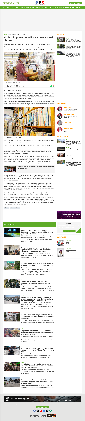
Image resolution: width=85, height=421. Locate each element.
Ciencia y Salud (60, 7)
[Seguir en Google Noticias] (53, 86)
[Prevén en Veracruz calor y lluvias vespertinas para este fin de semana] (60, 149)
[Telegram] (14, 86)
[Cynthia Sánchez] (59, 123)
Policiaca (12, 7)
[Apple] (47, 411)
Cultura (47, 7)
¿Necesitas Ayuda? (42, 407)
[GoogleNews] (44, 411)
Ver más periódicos (75, 3)
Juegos (78, 7)
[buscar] (81, 8)
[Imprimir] (23, 86)
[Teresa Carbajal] (59, 109)
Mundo (21, 7)
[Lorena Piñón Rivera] (59, 116)
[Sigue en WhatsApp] (51, 86)
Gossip (42, 7)
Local (7, 7)
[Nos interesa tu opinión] (42, 399)
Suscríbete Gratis (69, 231)
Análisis (32, 7)
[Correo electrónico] (17, 86)
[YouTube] (43, 2)
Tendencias (53, 7)
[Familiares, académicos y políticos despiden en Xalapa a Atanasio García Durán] (12, 286)
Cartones (37, 7)
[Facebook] (37, 2)
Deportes (72, 7)
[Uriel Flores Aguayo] (59, 129)
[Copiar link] (20, 86)
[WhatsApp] (11, 86)
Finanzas (26, 7)
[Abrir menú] (4, 8)
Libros (6, 207)
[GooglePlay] (50, 411)
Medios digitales (15, 207)
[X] (40, 2)
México (17, 7)
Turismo (67, 7)
